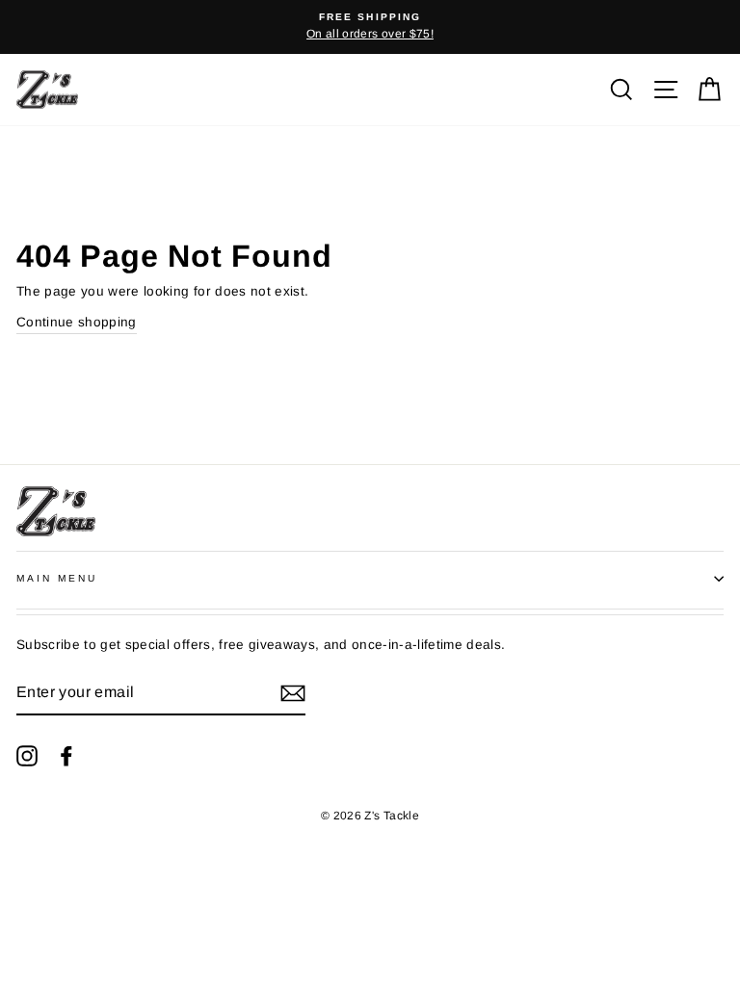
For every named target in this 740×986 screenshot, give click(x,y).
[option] (370, 27)
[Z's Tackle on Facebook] (66, 754)
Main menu (57, 578)
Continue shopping (76, 322)
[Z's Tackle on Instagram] (27, 754)
